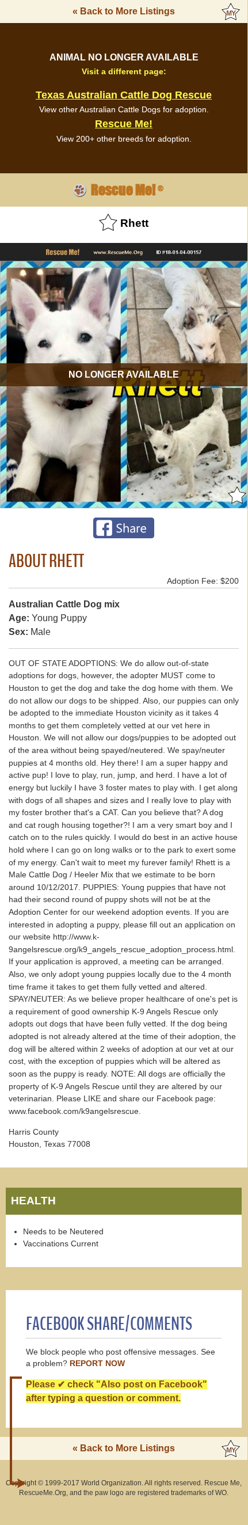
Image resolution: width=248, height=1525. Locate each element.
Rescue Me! (123, 124)
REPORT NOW (97, 1363)
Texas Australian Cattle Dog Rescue (124, 95)
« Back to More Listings (124, 11)
